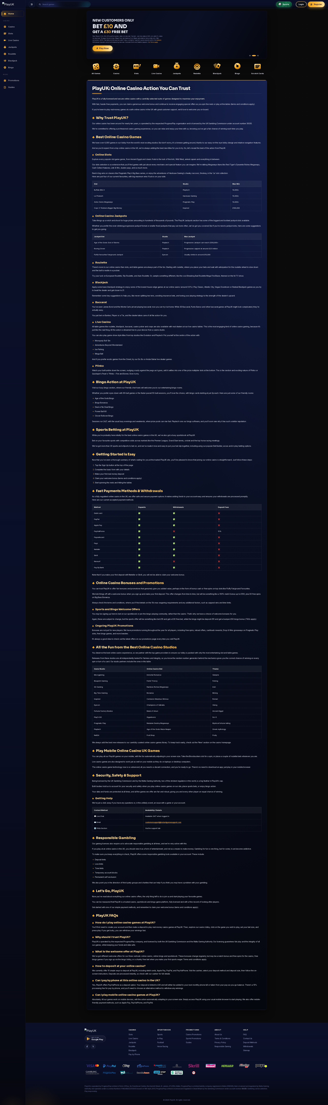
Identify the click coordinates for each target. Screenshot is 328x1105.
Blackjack (132, 1050)
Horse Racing (162, 1046)
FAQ (245, 1035)
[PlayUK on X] (93, 1046)
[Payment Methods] (92, 1066)
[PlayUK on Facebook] (87, 1046)
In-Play (160, 1038)
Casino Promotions (193, 1035)
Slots (131, 1035)
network (158, 40)
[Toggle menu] (32, 4)
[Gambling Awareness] (143, 1073)
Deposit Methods (250, 1042)
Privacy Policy (220, 1042)
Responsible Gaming (223, 1046)
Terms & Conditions (222, 1038)
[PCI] (126, 1073)
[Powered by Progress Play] (109, 1073)
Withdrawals (248, 1046)
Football (160, 1042)
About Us (218, 1035)
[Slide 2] (254, 55)
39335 (244, 1089)
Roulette (132, 1046)
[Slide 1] (250, 55)
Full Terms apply (153, 42)
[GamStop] (160, 1073)
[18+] (194, 1072)
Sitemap (246, 1050)
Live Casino (133, 1038)
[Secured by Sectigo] (176, 1073)
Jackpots (132, 1042)
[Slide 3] (258, 55)
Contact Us (247, 1038)
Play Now (104, 48)
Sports (160, 1035)
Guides (188, 1042)
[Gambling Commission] (92, 1073)
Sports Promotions (193, 1038)
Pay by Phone (134, 1054)
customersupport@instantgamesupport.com (163, 822)
